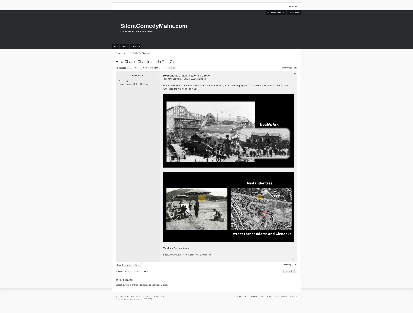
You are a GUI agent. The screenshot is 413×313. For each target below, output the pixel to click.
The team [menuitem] (135, 46)
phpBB (130, 296)
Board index (242, 296)
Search (169, 68)
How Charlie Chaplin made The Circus (148, 61)
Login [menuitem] (294, 6)
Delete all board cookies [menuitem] (261, 296)
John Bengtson (138, 75)
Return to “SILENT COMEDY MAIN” (133, 271)
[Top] (293, 258)
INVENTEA (147, 299)
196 (126, 81)
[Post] (164, 79)
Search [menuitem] (124, 46)
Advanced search (174, 68)
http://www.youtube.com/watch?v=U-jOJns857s (187, 254)
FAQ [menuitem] (115, 46)
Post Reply (122, 67)
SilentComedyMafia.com (153, 26)
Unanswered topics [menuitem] (275, 13)
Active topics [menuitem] (293, 13)
